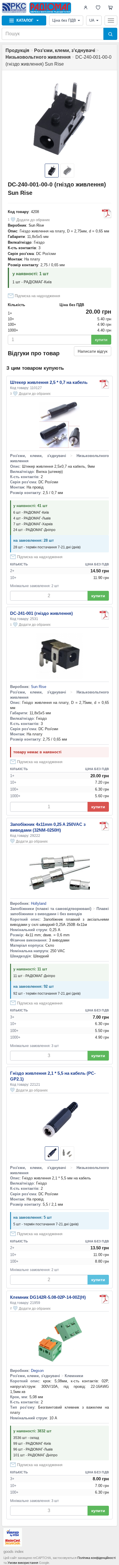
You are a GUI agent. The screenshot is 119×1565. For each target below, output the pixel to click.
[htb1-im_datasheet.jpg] (104, 384)
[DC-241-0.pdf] (104, 615)
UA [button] (91, 20)
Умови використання (23, 1562)
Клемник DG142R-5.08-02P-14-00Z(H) (48, 1297)
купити (101, 339)
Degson (37, 1370)
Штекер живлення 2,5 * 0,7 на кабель (49, 382)
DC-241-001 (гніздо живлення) (41, 613)
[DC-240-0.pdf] (106, 213)
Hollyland (38, 903)
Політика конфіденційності (96, 1558)
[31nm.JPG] (104, 826)
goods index (13, 1551)
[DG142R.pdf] (104, 1299)
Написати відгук (92, 351)
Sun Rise (36, 225)
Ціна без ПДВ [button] (64, 20)
